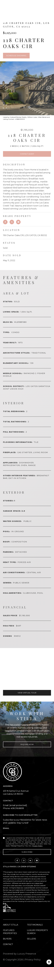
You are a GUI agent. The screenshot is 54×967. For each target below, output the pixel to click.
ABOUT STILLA (10, 925)
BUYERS (7, 939)
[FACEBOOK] (17, 860)
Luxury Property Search (37, 931)
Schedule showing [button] (16, 56)
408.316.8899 (17, 808)
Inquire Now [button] (27, 744)
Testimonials (35, 925)
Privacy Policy (37, 846)
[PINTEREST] (37, 860)
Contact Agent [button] (27, 154)
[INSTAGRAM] (23, 860)
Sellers (31, 939)
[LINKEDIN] (30, 860)
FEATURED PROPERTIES (10, 931)
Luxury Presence (26, 953)
